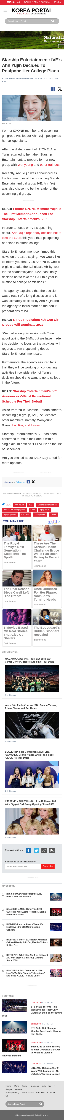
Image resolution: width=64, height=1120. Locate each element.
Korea (25, 1086)
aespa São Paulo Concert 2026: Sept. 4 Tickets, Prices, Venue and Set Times (31, 707)
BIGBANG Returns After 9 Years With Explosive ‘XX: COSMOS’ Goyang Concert (25, 927)
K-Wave (18, 1089)
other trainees (50, 164)
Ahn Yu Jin (19, 505)
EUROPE (27, 2)
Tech (43, 1086)
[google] (44, 850)
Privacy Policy (12, 1092)
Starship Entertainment (47, 505)
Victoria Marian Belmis (19, 78)
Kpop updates (10, 514)
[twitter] (36, 850)
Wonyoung (25, 164)
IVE (30, 505)
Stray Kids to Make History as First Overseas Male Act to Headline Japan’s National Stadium (26, 912)
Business (34, 1086)
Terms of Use (27, 1092)
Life (50, 1086)
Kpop (32, 510)
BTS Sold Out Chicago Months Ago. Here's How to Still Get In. (24, 895)
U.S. (18, 2)
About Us (40, 1092)
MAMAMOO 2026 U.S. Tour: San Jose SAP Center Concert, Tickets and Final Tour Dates (29, 660)
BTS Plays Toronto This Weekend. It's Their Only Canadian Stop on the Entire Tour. (32, 1011)
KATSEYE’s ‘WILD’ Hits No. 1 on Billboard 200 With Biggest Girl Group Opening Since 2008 (30, 803)
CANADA (57, 2)
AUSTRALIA (45, 2)
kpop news (45, 510)
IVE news (25, 514)
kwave (53, 514)
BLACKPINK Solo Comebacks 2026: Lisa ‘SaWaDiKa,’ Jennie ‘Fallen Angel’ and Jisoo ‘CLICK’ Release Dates (29, 754)
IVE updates (40, 514)
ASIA (36, 2)
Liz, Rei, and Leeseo (26, 425)
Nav (5, 10)
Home (8, 1086)
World (16, 1086)
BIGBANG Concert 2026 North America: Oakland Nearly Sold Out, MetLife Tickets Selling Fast (27, 942)
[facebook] (28, 850)
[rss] (51, 850)
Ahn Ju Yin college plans (14, 510)
